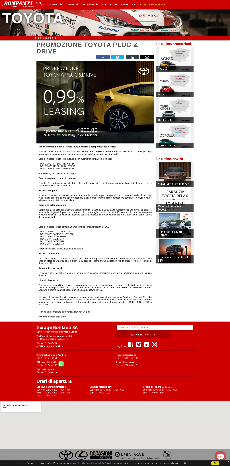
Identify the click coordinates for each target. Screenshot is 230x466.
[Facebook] (130, 346)
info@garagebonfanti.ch (49, 346)
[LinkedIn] (146, 346)
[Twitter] (138, 346)
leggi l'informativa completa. (91, 463)
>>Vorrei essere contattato (52, 316)
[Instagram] (154, 346)
